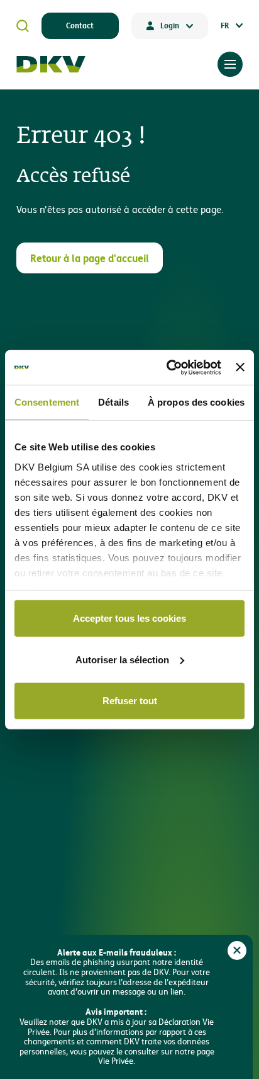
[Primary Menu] (230, 64)
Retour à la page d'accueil (89, 258)
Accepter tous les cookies (129, 618)
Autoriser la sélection (122, 659)
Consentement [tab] (46, 402)
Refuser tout (129, 700)
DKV (50, 64)
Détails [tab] (113, 402)
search (22, 26)
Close (237, 950)
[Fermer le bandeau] (240, 367)
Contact (80, 25)
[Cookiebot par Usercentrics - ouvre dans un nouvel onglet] (167, 367)
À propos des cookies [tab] (196, 402)
